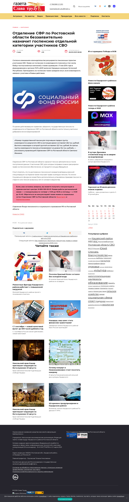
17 (89, 216)
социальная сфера (25, 223)
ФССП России (93, 248)
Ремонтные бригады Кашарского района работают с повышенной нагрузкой (28, 287)
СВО (15, 223)
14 (105, 213)
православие (93, 288)
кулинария (91, 271)
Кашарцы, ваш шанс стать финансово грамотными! (61, 321)
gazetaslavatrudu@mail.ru (60, 9)
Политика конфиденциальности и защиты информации (33, 471)
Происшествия (52, 16)
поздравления (96, 286)
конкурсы (108, 267)
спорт (91, 301)
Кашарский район (102, 238)
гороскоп (107, 258)
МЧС (95, 241)
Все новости (80, 16)
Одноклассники (23, 199)
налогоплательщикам (99, 276)
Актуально (17, 16)
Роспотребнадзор (105, 242)
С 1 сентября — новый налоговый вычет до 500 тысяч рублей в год (28, 328)
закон (102, 264)
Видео (40, 16)
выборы (99, 258)
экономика (91, 307)
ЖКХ (89, 239)
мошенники (91, 273)
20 (101, 216)
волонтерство (92, 258)
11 (92, 213)
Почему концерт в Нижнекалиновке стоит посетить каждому (64, 370)
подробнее (42, 496)
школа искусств (95, 305)
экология (108, 304)
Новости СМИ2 (18, 214)
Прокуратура (66, 16)
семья (101, 294)
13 (101, 213)
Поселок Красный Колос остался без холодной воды (64, 275)
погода (90, 286)
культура (100, 270)
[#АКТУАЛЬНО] (102, 148)
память (111, 283)
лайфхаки (110, 271)
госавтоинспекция (94, 261)
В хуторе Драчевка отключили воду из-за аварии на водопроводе (101, 154)
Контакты (106, 16)
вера (110, 255)
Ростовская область (98, 245)
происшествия (99, 291)
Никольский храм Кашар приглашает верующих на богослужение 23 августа (24, 365)
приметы (104, 288)
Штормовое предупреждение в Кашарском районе (63, 404)
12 (97, 213)
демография (94, 263)
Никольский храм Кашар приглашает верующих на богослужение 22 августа (24, 411)
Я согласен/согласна (64, 499)
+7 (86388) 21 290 (56, 4)
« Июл (90, 228)
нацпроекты (94, 279)
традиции (100, 301)
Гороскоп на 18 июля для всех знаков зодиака (101, 188)
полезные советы (107, 286)
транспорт (110, 301)
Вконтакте (61, 197)
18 (93, 216)
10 (89, 213)
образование (98, 282)
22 (109, 216)
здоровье (93, 266)
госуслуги (105, 260)
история (102, 267)
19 (97, 216)
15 (109, 213)
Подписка (95, 16)
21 (105, 216)
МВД (90, 241)
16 (113, 213)
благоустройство (98, 255)
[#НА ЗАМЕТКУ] (102, 183)
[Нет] (127, 498)
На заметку (29, 16)
